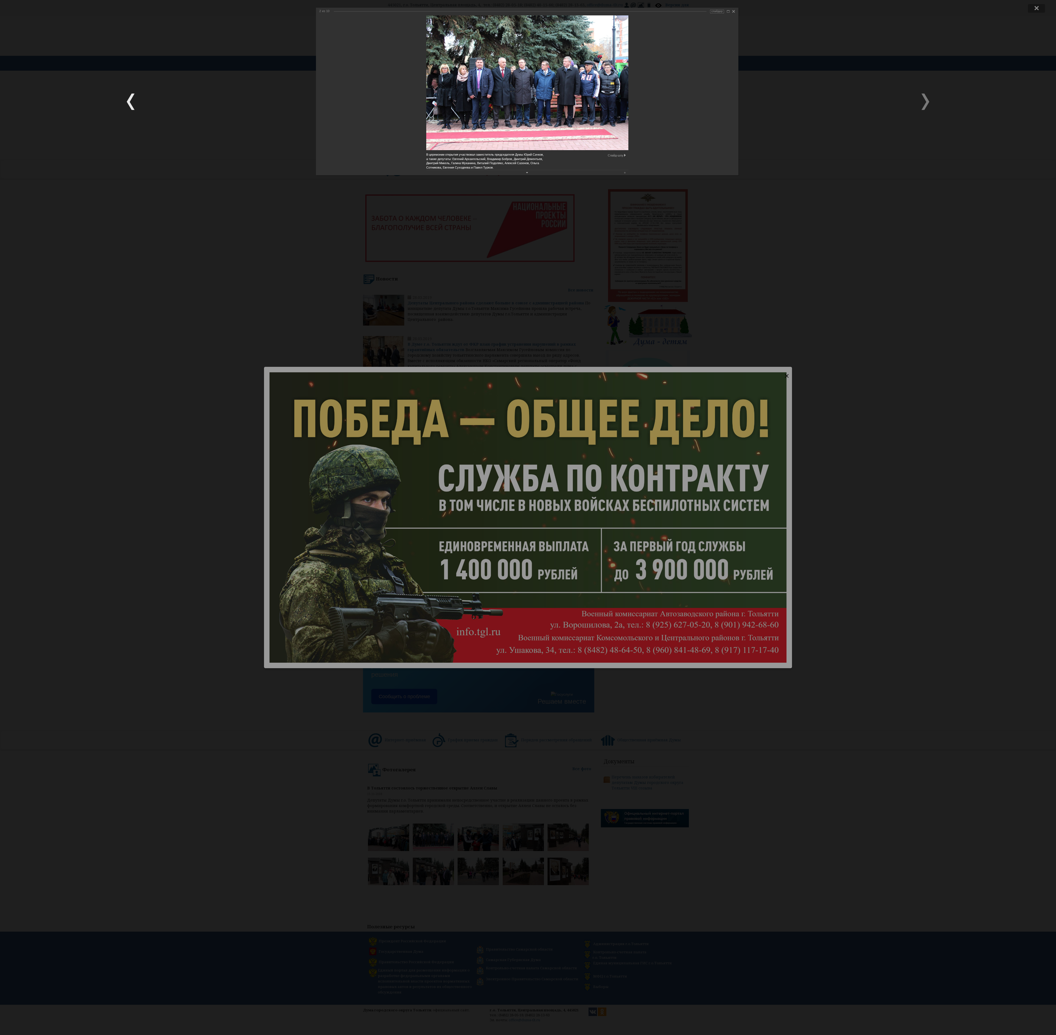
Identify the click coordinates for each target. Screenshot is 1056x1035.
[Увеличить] (728, 11)
